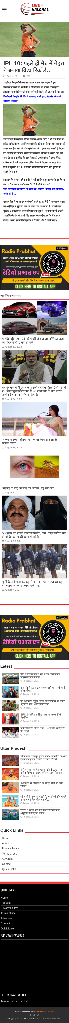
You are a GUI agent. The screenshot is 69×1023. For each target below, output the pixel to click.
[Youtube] (38, 1015)
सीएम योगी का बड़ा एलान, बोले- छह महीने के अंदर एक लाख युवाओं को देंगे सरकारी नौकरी (43, 758)
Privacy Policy (10, 848)
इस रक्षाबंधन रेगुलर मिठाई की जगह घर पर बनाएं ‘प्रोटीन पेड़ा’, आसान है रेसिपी (42, 703)
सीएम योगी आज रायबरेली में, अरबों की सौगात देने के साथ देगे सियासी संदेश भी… (43, 798)
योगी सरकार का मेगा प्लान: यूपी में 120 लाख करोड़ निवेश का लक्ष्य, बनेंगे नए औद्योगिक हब (41, 771)
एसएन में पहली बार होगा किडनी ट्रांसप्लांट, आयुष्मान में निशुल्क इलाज (40, 812)
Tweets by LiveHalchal (14, 1001)
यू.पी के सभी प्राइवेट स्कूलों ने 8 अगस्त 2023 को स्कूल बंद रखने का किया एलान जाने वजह (33, 583)
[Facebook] (30, 1015)
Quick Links (9, 869)
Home (5, 838)
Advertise (7, 858)
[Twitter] (34, 1015)
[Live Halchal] (35, 8)
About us (7, 843)
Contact (6, 864)
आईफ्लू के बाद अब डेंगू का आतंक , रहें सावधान (28, 488)
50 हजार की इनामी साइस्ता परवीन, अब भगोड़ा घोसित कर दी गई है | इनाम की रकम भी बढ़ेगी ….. (34, 535)
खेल (28, 76)
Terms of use (9, 853)
